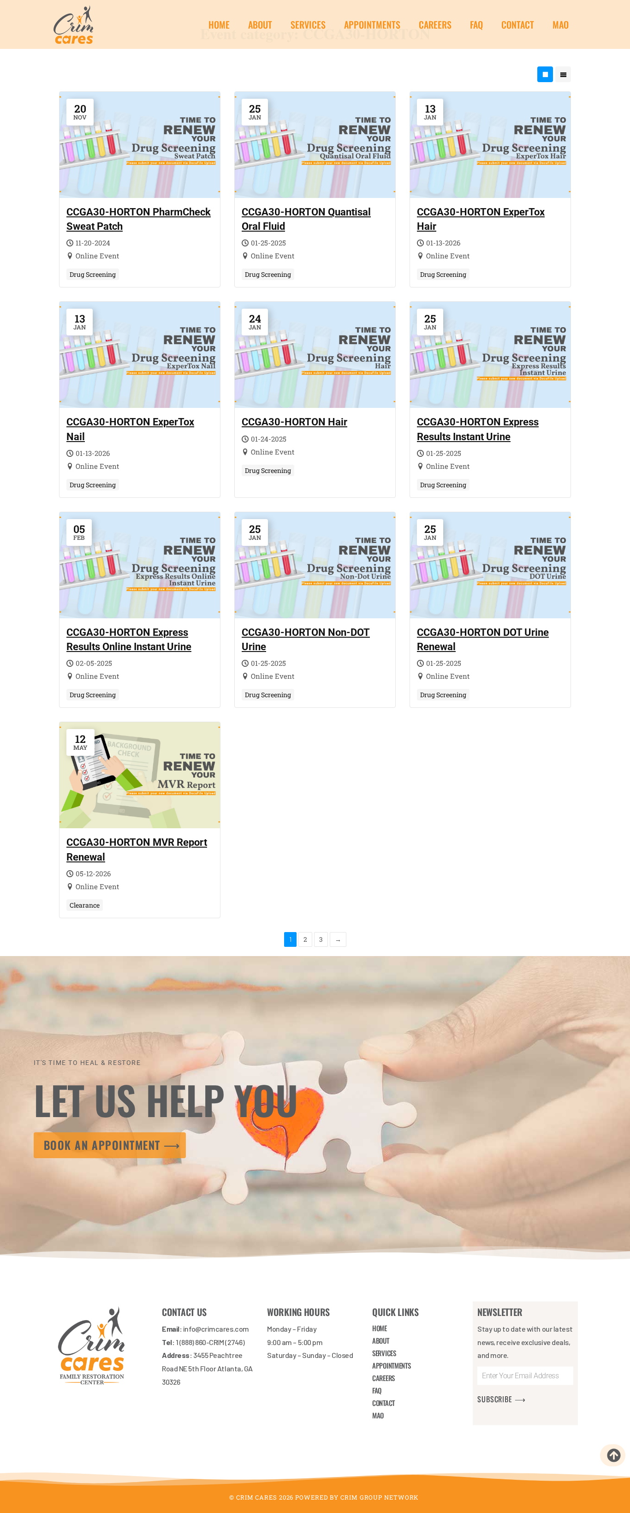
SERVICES (308, 24)
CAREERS (435, 24)
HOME (219, 24)
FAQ (476, 24)
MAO (561, 24)
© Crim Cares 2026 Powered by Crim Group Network (324, 1497)
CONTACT (517, 24)
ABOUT (260, 24)
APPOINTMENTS (372, 24)
